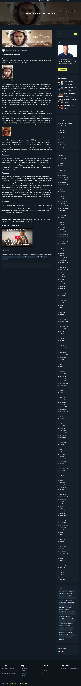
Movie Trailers (63, 132)
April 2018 (62, 395)
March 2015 (62, 482)
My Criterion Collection (65, 135)
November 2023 (64, 236)
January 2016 (63, 459)
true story (61, 637)
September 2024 (64, 213)
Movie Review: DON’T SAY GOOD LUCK (70, 100)
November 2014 (63, 492)
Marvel (68, 618)
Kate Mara (5, 256)
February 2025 (63, 201)
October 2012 (63, 551)
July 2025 (62, 189)
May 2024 (62, 222)
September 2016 (64, 440)
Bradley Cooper (62, 602)
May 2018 (62, 392)
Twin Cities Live (63, 144)
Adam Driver (64, 591)
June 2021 (62, 305)
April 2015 (62, 480)
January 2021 (63, 317)
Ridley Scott (32, 256)
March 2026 (63, 170)
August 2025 (63, 187)
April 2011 (62, 575)
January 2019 (63, 374)
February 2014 (63, 513)
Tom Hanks (72, 634)
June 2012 (62, 558)
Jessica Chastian (47, 254)
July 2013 (62, 530)
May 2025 (62, 194)
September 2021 (64, 298)
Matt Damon (18, 256)
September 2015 (64, 468)
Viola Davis (61, 639)
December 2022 (64, 262)
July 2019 (62, 359)
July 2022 (62, 274)
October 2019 (63, 352)
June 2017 (62, 418)
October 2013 (63, 522)
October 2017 (63, 409)
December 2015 (63, 461)
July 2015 (62, 473)
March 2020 (63, 340)
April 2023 (62, 253)
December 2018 (63, 376)
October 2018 (63, 381)
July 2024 (62, 217)
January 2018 (63, 402)
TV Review (62, 142)
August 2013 (63, 527)
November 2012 (63, 548)
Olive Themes (16, 683)
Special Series (63, 140)
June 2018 (62, 390)
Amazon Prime (62, 593)
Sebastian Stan (43, 256)
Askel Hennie (17, 254)
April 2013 (62, 537)
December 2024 (64, 206)
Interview (61, 609)
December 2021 (63, 291)
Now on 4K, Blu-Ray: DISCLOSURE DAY (68, 82)
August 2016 (63, 442)
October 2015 (63, 466)
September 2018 (64, 383)
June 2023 (62, 248)
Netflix (73, 618)
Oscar (68, 621)
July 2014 (62, 501)
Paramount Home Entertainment (66, 623)
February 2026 (63, 172)
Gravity (33, 139)
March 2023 (63, 255)
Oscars (73, 621)
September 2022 (64, 269)
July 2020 (62, 331)
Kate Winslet (61, 616)
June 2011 (62, 572)
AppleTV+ (70, 595)
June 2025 (62, 191)
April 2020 (62, 338)
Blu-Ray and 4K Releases (66, 123)
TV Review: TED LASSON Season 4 (69, 106)
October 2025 (63, 182)
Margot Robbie (62, 618)
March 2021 (62, 312)
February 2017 (63, 428)
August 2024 (63, 215)
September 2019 (64, 355)
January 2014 (63, 515)
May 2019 (62, 364)
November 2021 (63, 293)
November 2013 (63, 520)
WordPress (24, 683)
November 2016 (63, 435)
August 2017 (63, 414)
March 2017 (62, 425)
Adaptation (5, 254)
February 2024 (63, 229)
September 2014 (64, 496)
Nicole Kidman (62, 621)
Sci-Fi (37, 256)
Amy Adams (69, 593)
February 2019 (63, 371)
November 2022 (64, 265)
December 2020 (64, 319)
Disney (69, 605)
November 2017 (63, 407)
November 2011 (63, 565)
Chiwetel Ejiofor (25, 254)
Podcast (62, 137)
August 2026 (63, 158)
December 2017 (63, 404)
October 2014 (63, 494)
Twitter (44, 672)
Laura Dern (68, 616)
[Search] (75, 34)
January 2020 (63, 345)
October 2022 (63, 267)
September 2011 (63, 567)
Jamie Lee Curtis (71, 611)
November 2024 (64, 208)
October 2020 (63, 324)
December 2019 (63, 348)
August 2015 (63, 470)
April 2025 (62, 196)
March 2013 (62, 539)
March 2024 (63, 227)
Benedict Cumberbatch (71, 598)
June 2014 (62, 504)
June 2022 (62, 277)
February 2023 (63, 258)
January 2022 (63, 288)
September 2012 (64, 553)
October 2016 (63, 437)
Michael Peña (25, 256)
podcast (61, 625)
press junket (67, 625)
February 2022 (63, 286)
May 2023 (62, 251)
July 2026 (62, 161)
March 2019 (62, 369)
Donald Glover (33, 254)
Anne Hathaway (62, 595)
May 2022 (62, 279)
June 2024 (62, 220)
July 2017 (62, 416)
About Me (24, 668)
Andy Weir (11, 254)
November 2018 (63, 378)
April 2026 (62, 168)
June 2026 (62, 163)
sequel (70, 630)
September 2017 (64, 411)
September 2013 (64, 525)
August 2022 (63, 272)
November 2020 (64, 321)
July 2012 (62, 556)
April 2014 (62, 508)
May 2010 (62, 577)
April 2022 (62, 281)
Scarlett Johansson (63, 630)
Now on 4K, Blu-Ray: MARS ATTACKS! (70, 88)
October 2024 (63, 210)
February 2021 (63, 314)
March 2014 (62, 511)
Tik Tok (43, 674)
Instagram (44, 670)
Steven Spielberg (62, 632)
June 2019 (62, 362)
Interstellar (45, 84)
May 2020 (62, 336)
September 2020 (64, 326)
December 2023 (64, 234)
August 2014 (63, 499)
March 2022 (62, 284)
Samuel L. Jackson (69, 627)
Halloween (69, 607)
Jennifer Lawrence (63, 614)
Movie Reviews (6, 250)
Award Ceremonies (64, 121)
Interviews (62, 128)
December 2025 (64, 177)
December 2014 (63, 489)
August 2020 (63, 329)
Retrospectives (26, 672)
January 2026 (63, 175)
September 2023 (64, 241)
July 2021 (62, 303)
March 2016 (62, 454)
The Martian (5, 259)
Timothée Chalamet (63, 634)
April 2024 (62, 225)
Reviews (24, 670)
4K (59, 591)
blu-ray (60, 600)
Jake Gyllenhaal (62, 611)
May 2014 (62, 506)
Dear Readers (63, 125)
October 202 (63, 579)
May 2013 (62, 534)
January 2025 (63, 203)
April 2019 (62, 366)
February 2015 (63, 485)
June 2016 (62, 447)
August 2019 (63, 357)
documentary (62, 607)
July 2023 (62, 246)
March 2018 (62, 397)
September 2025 (64, 184)
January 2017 (63, 430)
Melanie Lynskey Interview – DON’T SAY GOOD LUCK (70, 94)
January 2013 (63, 544)
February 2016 (63, 456)
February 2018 (63, 399)
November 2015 (63, 463)
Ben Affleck (61, 598)
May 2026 (62, 165)
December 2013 (63, 518)
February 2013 (63, 541)
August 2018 (63, 385)
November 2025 (64, 180)
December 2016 (63, 433)
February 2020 (63, 343)
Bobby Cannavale (68, 600)
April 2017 (62, 423)
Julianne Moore (72, 614)
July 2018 (62, 388)
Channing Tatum (62, 605)
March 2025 (62, 198)
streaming (70, 632)
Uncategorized (63, 147)
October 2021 (63, 295)
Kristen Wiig (11, 256)
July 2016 (62, 444)
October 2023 (63, 239)
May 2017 (62, 421)
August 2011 (62, 570)
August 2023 (63, 243)
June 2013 (62, 532)
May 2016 (62, 449)
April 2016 (62, 452)
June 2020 (62, 333)
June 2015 (62, 475)
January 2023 (63, 260)
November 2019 (63, 350)
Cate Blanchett (71, 602)
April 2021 (62, 310)
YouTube (44, 668)
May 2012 (62, 560)
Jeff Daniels (40, 254)
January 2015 (63, 487)
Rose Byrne (61, 627)
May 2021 (62, 307)
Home (23, 675)
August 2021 (63, 300)
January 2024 (63, 232)
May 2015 (62, 478)
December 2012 (63, 546)
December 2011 (63, 563)
